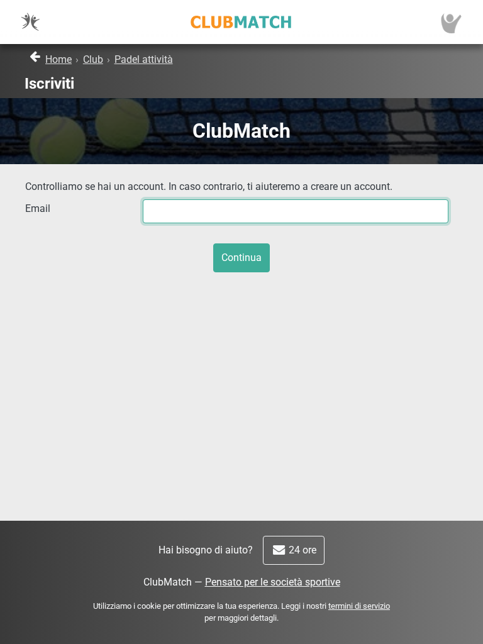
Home (58, 59)
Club (93, 59)
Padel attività (143, 59)
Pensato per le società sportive (272, 582)
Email (37, 208)
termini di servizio (359, 606)
